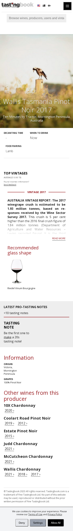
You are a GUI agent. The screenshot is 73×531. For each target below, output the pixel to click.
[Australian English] (44, 6)
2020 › (9, 410)
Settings (38, 522)
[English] (39, 6)
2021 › (9, 448)
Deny (22, 522)
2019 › (9, 423)
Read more (59, 238)
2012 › (22, 423)
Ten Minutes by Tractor (19, 117)
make (7, 337)
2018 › (22, 474)
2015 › (9, 436)
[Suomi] (49, 6)
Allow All (55, 522)
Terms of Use (35, 514)
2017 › (35, 474)
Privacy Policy (55, 514)
